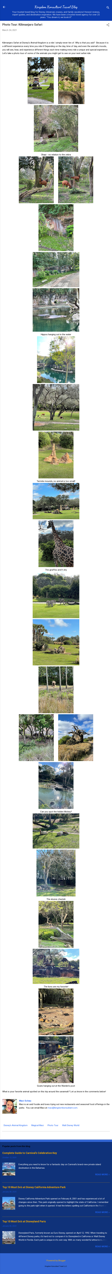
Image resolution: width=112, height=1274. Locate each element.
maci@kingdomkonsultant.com (62, 1107)
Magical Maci (37, 1125)
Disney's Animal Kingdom (16, 1125)
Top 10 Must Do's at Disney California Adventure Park (34, 1187)
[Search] (108, 8)
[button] (108, 25)
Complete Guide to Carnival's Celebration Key (29, 1152)
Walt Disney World (70, 1125)
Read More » (102, 1174)
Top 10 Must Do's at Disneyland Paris (24, 1221)
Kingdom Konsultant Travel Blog (56, 7)
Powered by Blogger (56, 1260)
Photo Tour (53, 1125)
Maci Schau (25, 1100)
